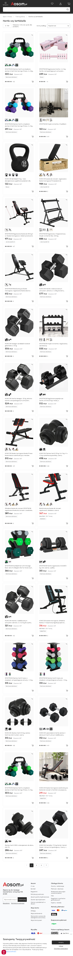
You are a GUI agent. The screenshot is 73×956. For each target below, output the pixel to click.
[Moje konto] (60, 4)
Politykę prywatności (9, 951)
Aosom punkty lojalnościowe (40, 897)
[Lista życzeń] (52, 4)
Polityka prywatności (17, 903)
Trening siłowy (20, 16)
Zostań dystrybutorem (38, 899)
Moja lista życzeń (36, 920)
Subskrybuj (22, 899)
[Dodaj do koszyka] (33, 82)
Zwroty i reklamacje (57, 886)
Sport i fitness (7, 16)
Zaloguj (33, 911)
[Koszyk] (69, 4)
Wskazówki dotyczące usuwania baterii (58, 892)
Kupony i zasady (56, 903)
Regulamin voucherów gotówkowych (58, 899)
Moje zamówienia (36, 913)
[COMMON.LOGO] (19, 3)
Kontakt (33, 889)
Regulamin (6, 903)
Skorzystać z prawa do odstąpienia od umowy (38, 916)
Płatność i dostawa (57, 889)
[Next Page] (46, 865)
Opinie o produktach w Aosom (38, 903)
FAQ (52, 896)
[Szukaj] (67, 9)
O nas (33, 886)
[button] (4, 952)
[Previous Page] (27, 865)
